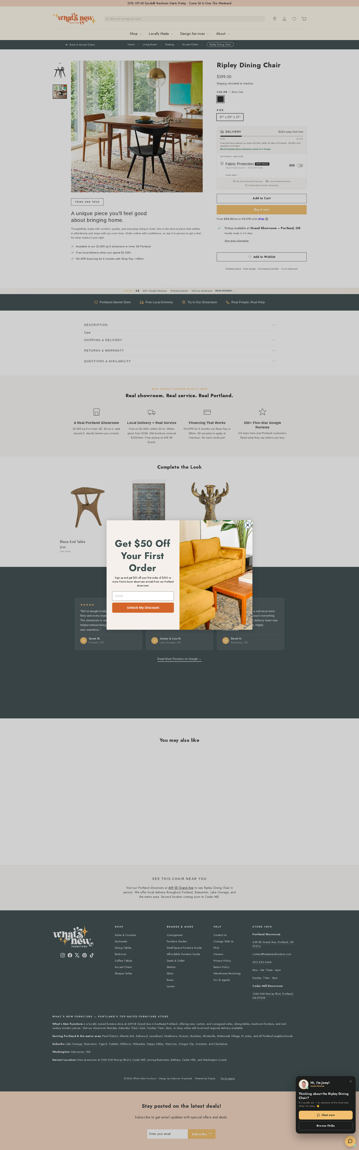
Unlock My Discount (143, 608)
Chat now (328, 1115)
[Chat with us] (350, 1141)
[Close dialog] (247, 525)
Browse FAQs (326, 1126)
